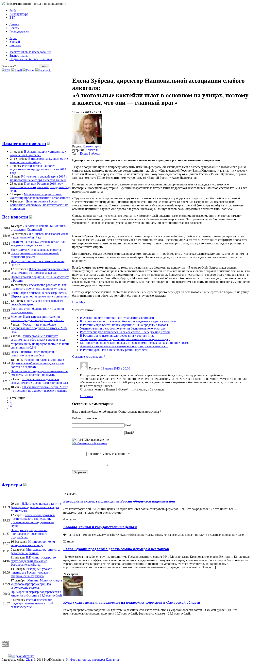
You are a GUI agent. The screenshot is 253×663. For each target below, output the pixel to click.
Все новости (15, 216)
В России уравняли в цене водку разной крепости (114, 349)
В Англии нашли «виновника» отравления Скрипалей (38, 153)
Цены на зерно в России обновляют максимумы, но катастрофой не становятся (39, 205)
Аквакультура (18, 14)
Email (18, 70)
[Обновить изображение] (89, 443)
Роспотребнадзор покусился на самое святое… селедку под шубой (125, 332)
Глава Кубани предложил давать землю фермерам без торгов (116, 549)
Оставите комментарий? (88, 356)
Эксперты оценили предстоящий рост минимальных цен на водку (125, 339)
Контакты (112, 659)
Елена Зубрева (90, 153)
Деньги (14, 24)
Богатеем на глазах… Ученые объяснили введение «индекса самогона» (128, 321)
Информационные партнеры (85, 659)
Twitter (30, 70)
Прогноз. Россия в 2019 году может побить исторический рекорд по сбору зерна (40, 187)
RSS (7, 70)
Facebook (45, 70)
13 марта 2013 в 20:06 (115, 368)
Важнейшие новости (24, 143)
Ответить (86, 396)
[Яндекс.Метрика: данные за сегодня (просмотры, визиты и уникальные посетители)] (21, 656)
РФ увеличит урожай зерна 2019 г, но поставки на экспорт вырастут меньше (39, 178)
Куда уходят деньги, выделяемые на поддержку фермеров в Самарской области (131, 602)
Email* (129, 432)
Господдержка (19, 31)
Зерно (13, 38)
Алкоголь (91, 150)
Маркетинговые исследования (30, 52)
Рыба (12, 10)
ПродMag (78, 302)
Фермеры (12, 484)
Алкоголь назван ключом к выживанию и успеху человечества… (124, 346)
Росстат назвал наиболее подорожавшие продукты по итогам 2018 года (38, 169)
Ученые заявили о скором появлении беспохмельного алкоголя (122, 328)
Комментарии (92, 146)
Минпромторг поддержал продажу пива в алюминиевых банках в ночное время (134, 342)
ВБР (12, 17)
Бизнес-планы (18, 55)
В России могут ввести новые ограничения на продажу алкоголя (124, 325)
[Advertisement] (97, 628)
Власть (14, 27)
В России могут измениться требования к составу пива (117, 335)
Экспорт (15, 45)
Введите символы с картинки (107, 453)
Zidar (29, 659)
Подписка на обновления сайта (30, 59)
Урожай (14, 41)
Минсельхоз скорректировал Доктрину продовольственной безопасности (40, 196)
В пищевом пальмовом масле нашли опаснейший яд (39, 160)
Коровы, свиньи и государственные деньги (100, 527)
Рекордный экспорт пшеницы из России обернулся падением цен (119, 501)
